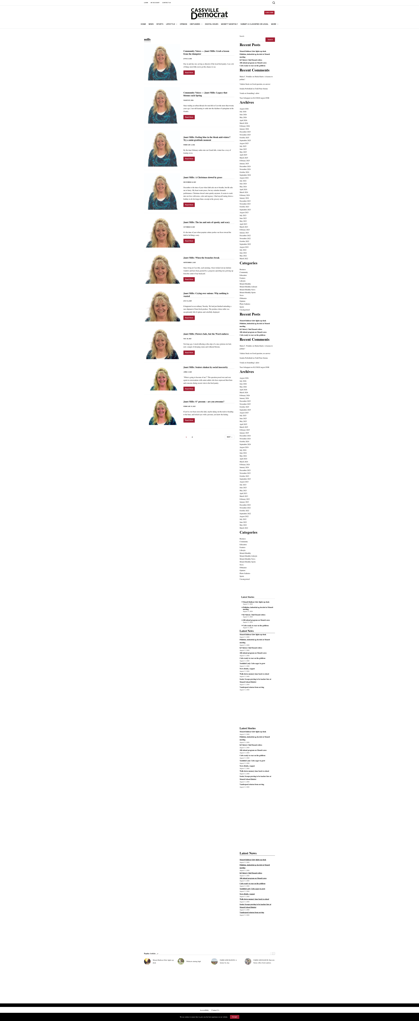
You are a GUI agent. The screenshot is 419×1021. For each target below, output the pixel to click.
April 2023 (243, 224)
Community (244, 272)
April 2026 (243, 120)
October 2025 (244, 137)
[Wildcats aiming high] (181, 961)
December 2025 (245, 132)
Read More (190, 73)
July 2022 (243, 250)
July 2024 (243, 181)
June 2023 (243, 218)
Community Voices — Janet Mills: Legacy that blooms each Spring (205, 94)
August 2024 (244, 178)
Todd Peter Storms (261, 88)
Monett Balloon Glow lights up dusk (253, 51)
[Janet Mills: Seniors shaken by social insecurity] (162, 378)
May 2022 (243, 255)
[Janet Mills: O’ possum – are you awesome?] (162, 411)
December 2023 (245, 201)
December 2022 (245, 235)
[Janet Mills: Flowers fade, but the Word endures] (162, 343)
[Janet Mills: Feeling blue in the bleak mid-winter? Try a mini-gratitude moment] (162, 148)
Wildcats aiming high (193, 961)
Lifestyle (170, 24)
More (273, 24)
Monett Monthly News (247, 289)
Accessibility (204, 1010)
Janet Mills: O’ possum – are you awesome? (203, 401)
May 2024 (243, 186)
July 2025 (243, 146)
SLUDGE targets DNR (261, 98)
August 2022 (244, 247)
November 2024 (245, 169)
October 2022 (244, 241)
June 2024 (243, 183)
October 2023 (244, 206)
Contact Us (166, 2)
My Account (155, 2)
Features (242, 278)
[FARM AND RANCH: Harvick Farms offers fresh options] (248, 961)
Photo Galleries (245, 304)
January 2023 (244, 232)
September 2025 (245, 140)
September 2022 (245, 244)
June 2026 (243, 114)
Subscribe (269, 13)
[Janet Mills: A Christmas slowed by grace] (162, 191)
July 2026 (243, 111)
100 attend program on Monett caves (253, 62)
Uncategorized (245, 309)
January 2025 (244, 163)
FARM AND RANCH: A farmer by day (228, 961)
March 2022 (244, 258)
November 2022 (245, 238)
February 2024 (245, 195)
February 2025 (245, 160)
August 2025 (244, 143)
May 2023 (243, 221)
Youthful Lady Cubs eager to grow (252, 663)
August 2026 (244, 109)
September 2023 (245, 209)
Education (243, 275)
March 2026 (244, 123)
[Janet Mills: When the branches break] (162, 269)
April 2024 (243, 189)
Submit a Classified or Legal (254, 24)
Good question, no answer (261, 84)
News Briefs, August (247, 668)
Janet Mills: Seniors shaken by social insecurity (205, 367)
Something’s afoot (253, 93)
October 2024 (244, 172)
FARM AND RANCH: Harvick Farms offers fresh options (264, 961)
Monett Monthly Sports (248, 292)
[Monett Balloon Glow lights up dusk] (147, 961)
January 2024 (244, 198)
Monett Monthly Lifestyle (248, 286)
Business (243, 269)
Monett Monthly (229, 24)
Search (242, 36)
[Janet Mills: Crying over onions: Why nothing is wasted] (162, 306)
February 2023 (245, 229)
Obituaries (195, 24)
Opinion (183, 24)
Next (228, 437)
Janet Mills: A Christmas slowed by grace (202, 177)
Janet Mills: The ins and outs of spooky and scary (206, 222)
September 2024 (245, 175)
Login (146, 2)
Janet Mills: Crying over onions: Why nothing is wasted (205, 295)
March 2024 (244, 192)
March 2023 (244, 227)
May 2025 (243, 152)
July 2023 (243, 215)
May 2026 (243, 117)
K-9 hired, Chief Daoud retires (251, 60)
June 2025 (243, 149)
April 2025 (243, 155)
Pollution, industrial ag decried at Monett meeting (258, 608)
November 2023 (245, 204)
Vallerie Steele (245, 84)
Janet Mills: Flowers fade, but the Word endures (206, 333)
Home (143, 24)
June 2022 (243, 253)
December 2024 (245, 166)
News (151, 24)
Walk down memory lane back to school (254, 674)
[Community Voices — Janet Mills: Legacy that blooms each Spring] (162, 105)
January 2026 (244, 129)
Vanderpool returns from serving (252, 687)
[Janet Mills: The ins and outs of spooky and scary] (162, 232)
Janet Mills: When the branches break (201, 257)
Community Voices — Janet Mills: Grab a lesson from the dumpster (206, 52)
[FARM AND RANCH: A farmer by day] (214, 961)
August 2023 (244, 212)
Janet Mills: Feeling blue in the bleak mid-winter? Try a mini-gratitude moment (206, 139)
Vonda (242, 93)
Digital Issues (211, 24)
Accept (234, 1017)
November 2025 (245, 135)
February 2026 (245, 126)
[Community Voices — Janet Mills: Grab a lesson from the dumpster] (162, 62)
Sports (159, 24)
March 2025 (244, 158)
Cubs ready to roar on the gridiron (252, 65)
